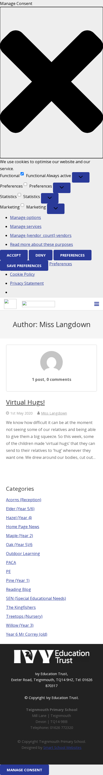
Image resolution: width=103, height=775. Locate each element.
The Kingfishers (21, 607)
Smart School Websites (62, 747)
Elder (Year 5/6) (20, 508)
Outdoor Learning (23, 553)
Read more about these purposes (41, 244)
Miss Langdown (54, 413)
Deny (41, 255)
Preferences (72, 255)
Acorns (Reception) (23, 499)
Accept (14, 255)
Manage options (25, 217)
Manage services (26, 226)
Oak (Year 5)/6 (19, 544)
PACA (11, 562)
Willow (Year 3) (20, 625)
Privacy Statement (27, 283)
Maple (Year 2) (19, 535)
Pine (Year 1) (18, 580)
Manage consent (24, 769)
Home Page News (22, 526)
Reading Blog (18, 589)
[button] (51, 82)
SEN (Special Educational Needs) (36, 598)
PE (8, 571)
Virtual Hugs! (25, 402)
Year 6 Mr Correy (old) (26, 634)
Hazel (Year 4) (19, 517)
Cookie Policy (22, 274)
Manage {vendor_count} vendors (41, 235)
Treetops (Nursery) (24, 616)
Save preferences (24, 265)
